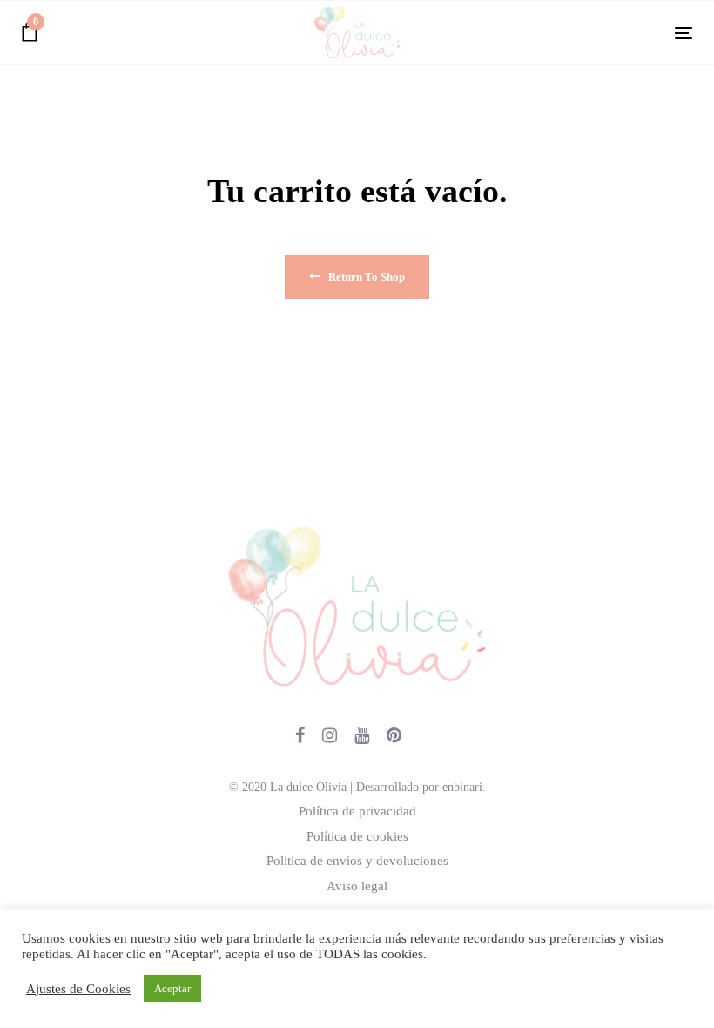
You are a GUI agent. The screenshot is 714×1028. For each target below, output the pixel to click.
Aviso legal (357, 886)
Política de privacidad (357, 811)
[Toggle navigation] (580, 32)
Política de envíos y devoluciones (357, 861)
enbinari (462, 787)
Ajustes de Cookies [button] (78, 989)
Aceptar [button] (172, 988)
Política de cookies (357, 836)
